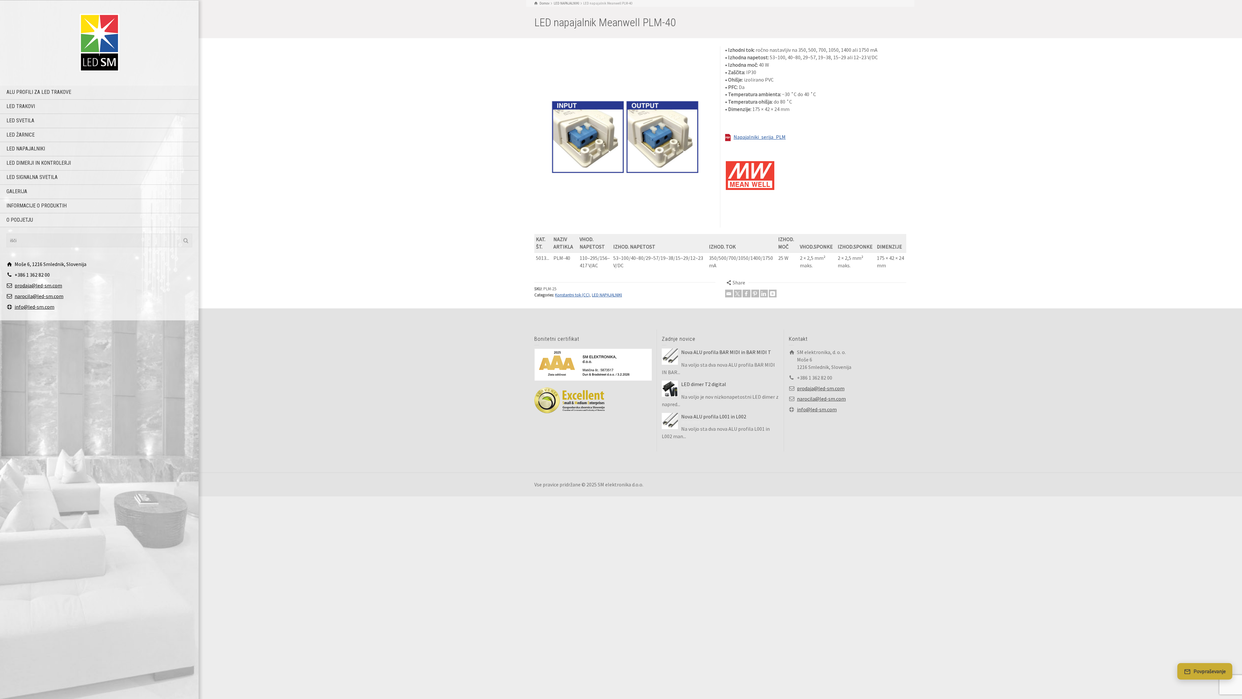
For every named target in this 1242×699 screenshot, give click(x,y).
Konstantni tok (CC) (572, 295)
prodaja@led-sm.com (38, 285)
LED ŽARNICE (20, 135)
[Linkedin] (764, 293)
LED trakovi (20, 106)
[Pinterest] (755, 293)
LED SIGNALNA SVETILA (32, 177)
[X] (738, 293)
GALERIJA (16, 191)
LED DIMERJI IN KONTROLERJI (38, 163)
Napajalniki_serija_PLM (760, 137)
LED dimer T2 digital (703, 384)
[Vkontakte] (773, 293)
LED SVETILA (20, 120)
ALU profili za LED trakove (38, 92)
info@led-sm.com (34, 307)
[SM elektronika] (99, 42)
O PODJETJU (19, 220)
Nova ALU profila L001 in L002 (713, 416)
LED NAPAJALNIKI (25, 149)
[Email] (729, 293)
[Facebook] (746, 293)
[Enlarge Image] (624, 136)
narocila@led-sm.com (39, 296)
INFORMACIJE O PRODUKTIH (36, 206)
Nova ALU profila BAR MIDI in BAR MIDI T (726, 352)
